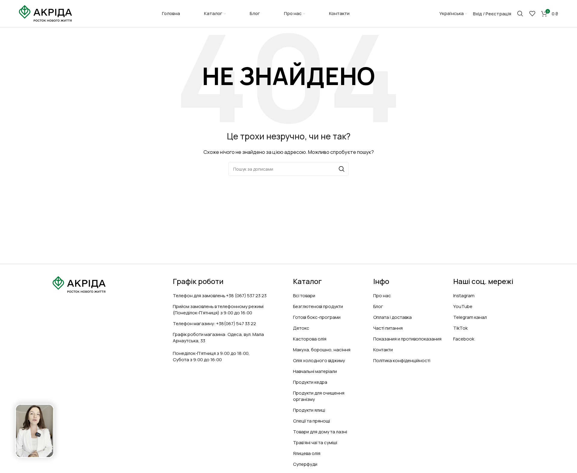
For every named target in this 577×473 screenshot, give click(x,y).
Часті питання (388, 328)
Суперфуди (305, 464)
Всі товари (304, 295)
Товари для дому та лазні (320, 432)
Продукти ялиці (309, 410)
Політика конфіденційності (401, 360)
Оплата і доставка (392, 317)
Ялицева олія (306, 453)
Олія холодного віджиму (319, 360)
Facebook (463, 339)
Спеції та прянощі (311, 421)
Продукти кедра (310, 382)
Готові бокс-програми (316, 317)
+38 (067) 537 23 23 (246, 295)
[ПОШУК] (342, 169)
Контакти (383, 349)
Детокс (301, 328)
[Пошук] (520, 14)
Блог (378, 306)
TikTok (460, 328)
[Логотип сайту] (45, 13)
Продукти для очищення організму (318, 396)
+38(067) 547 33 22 (236, 323)
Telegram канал (470, 317)
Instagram (464, 295)
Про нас (382, 295)
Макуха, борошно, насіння (321, 349)
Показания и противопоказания (407, 339)
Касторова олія (309, 339)
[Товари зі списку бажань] (532, 14)
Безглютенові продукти (318, 306)
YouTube (462, 306)
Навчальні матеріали (315, 371)
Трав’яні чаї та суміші (315, 442)
